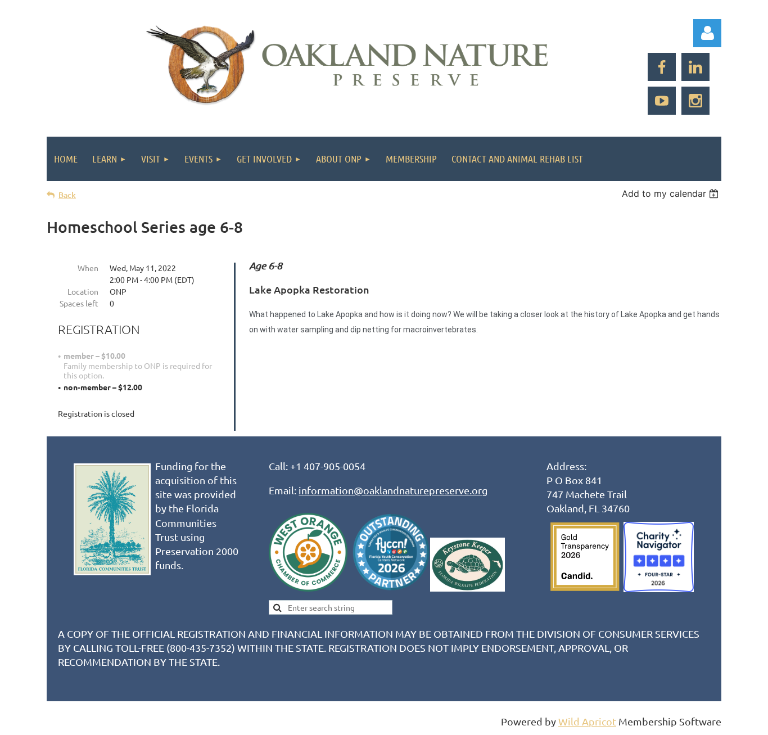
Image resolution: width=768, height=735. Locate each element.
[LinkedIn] (695, 67)
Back (67, 195)
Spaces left (79, 303)
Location (82, 291)
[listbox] (671, 193)
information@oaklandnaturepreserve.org (393, 490)
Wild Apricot (587, 721)
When (88, 268)
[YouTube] (662, 101)
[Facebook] (662, 67)
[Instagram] (695, 101)
